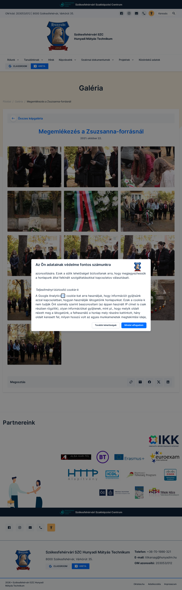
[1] (63, 295)
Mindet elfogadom (133, 325)
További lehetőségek (106, 325)
